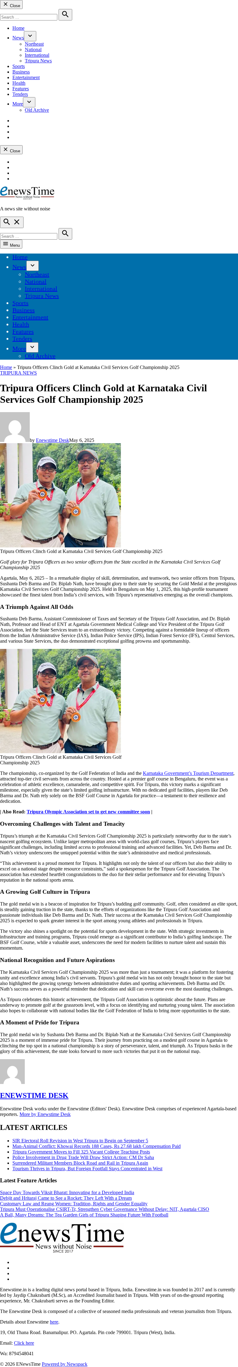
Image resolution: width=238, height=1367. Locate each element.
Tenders (20, 94)
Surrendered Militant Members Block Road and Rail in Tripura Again (80, 1163)
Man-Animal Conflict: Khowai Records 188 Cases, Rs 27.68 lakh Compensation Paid (96, 1146)
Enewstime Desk (52, 440)
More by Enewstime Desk (45, 1114)
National (33, 49)
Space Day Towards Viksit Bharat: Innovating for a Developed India (67, 1192)
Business (21, 71)
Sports (18, 66)
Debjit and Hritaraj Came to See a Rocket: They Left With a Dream (66, 1198)
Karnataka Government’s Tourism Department (188, 773)
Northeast (34, 44)
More (17, 103)
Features (20, 88)
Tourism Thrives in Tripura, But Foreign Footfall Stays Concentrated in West (87, 1168)
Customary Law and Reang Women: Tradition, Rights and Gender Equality (74, 1203)
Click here (24, 1343)
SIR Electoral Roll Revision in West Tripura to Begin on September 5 (80, 1140)
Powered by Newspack (64, 1364)
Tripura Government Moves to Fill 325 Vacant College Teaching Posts (81, 1151)
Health (18, 83)
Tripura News (38, 60)
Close (14, 5)
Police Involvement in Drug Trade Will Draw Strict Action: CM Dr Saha (83, 1157)
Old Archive (37, 110)
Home (18, 28)
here (54, 1321)
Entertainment (26, 77)
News (18, 37)
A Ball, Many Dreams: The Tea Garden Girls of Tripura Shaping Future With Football (84, 1214)
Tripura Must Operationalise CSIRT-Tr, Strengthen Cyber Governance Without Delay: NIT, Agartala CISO (104, 1209)
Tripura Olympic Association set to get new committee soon (88, 811)
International (37, 55)
